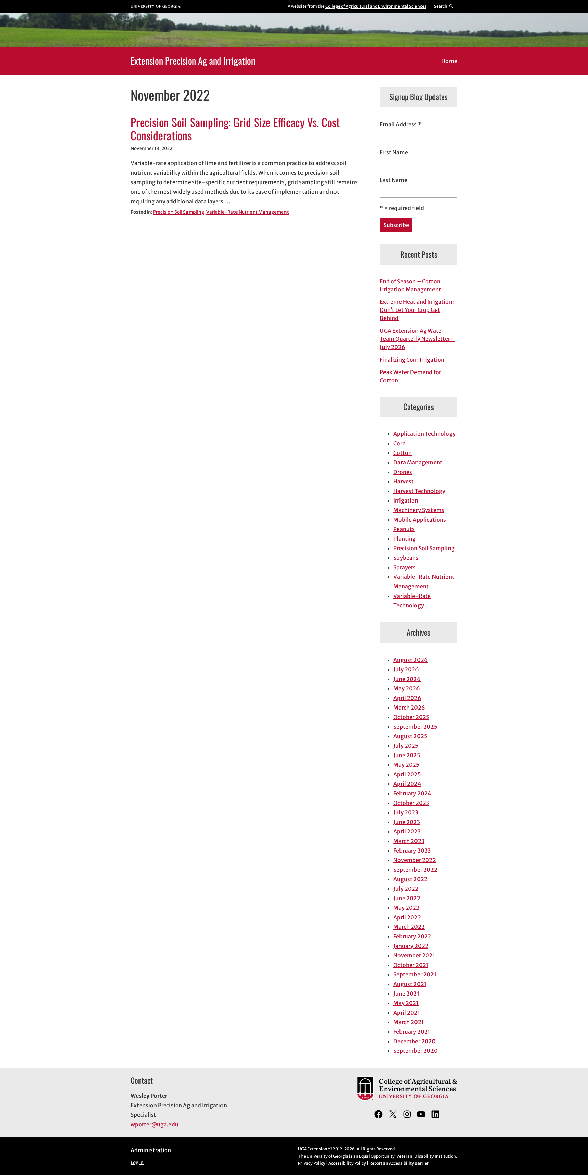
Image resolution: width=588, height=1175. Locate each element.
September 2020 (415, 1050)
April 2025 (407, 774)
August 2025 (410, 736)
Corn (399, 443)
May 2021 (406, 1003)
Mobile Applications (419, 519)
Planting (404, 538)
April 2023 (407, 831)
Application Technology (424, 433)
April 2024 (407, 783)
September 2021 (414, 974)
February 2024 (412, 793)
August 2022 (410, 879)
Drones (402, 472)
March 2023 (408, 841)
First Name (394, 152)
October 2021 (410, 965)
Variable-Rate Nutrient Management (247, 212)
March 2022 (409, 926)
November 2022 (414, 860)
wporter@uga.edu (154, 1124)
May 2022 (406, 907)
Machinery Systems (418, 510)
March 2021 (408, 1022)
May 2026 (406, 688)
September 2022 (415, 869)
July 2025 (406, 745)
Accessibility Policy (347, 1163)
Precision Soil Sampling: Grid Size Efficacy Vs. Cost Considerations (235, 129)
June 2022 (406, 898)
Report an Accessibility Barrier (399, 1163)
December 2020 (414, 1041)
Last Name (393, 180)
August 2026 (410, 659)
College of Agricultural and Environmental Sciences (375, 6)
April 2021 (406, 1012)
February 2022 (412, 936)
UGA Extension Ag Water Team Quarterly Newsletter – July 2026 (417, 338)
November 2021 (414, 955)
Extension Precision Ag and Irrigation (193, 60)
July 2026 (406, 669)
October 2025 (411, 717)
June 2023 (406, 822)
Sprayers (404, 567)
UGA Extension (312, 1149)
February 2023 (412, 850)
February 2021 (411, 1031)
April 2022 (407, 917)
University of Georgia (327, 1156)
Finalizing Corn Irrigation (412, 359)
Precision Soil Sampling (178, 212)
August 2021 (409, 984)
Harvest (403, 481)
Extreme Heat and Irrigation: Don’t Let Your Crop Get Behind (417, 309)
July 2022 (406, 888)
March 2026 (409, 707)
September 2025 (415, 726)
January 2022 (410, 945)
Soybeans (406, 557)
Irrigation (405, 500)
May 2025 (406, 764)
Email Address (400, 124)
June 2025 (406, 755)
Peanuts (404, 529)
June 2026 (407, 679)
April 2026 (407, 698)
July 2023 (405, 812)
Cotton (402, 452)
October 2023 (411, 802)
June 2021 (406, 993)
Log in (137, 1162)
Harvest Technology (419, 491)
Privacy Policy (311, 1163)
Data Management (417, 462)
